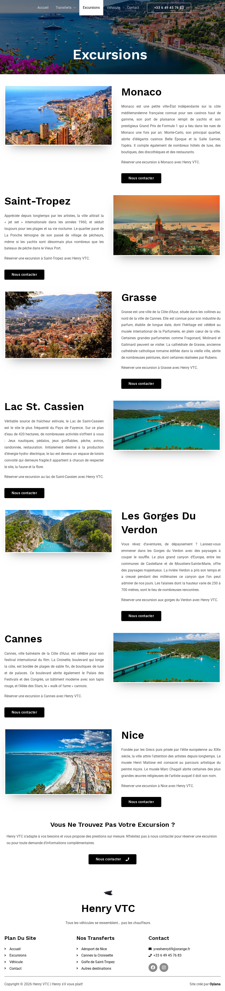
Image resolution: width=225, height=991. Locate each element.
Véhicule (113, 7)
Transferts (63, 7)
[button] (169, 8)
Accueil (43, 7)
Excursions (91, 7)
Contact (133, 7)
